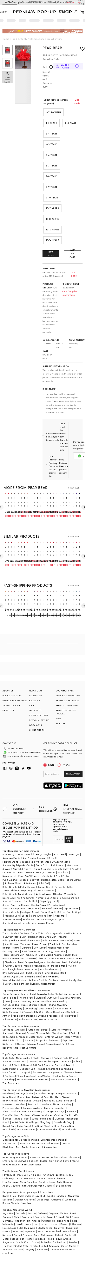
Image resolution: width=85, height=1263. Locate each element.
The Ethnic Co (57, 944)
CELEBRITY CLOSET (38, 715)
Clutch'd (40, 997)
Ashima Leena (43, 894)
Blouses (21, 1044)
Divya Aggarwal (49, 901)
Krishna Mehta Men (58, 947)
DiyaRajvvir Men (14, 962)
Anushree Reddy (11, 858)
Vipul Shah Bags (70, 1012)
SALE (31, 705)
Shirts (36, 1058)
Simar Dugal (48, 912)
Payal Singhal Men (12, 969)
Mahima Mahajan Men (36, 965)
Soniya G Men (33, 976)
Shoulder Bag (51, 1126)
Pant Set (43, 1079)
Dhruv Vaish (37, 933)
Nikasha (57, 894)
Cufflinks (10, 1076)
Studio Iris (28, 919)
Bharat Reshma (11, 947)
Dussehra (7, 1199)
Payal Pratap (63, 876)
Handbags (72, 1118)
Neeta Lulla (8, 897)
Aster (8, 1001)
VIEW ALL (73, 487)
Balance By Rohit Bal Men (43, 980)
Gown (30, 1033)
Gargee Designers (35, 962)
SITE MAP (60, 723)
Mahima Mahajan (36, 872)
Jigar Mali (60, 915)
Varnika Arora (72, 994)
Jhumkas (72, 1111)
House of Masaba (52, 908)
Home (5, 38)
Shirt (51, 1160)
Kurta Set (25, 1143)
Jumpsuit (25, 1072)
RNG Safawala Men (13, 972)
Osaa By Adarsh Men (56, 861)
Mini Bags (24, 1126)
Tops (55, 1033)
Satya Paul (60, 854)
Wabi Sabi (66, 940)
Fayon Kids (8, 1174)
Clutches (59, 1118)
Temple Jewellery (32, 1108)
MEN (22, 2)
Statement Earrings (33, 1111)
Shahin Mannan (11, 923)
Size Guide (77, 101)
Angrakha (52, 1068)
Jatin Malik (45, 954)
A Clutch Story (63, 1008)
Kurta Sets (33, 1029)
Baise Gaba (42, 865)
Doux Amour (46, 1008)
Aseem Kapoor (46, 923)
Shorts (5, 1065)
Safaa (25, 915)
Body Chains (9, 1100)
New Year (26, 1203)
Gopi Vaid (34, 908)
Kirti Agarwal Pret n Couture (38, 1185)
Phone (66, 764)
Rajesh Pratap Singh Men (42, 936)
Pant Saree (68, 1044)
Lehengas (7, 1029)
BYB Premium (63, 1185)
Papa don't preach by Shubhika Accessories (37, 1015)
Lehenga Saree (35, 1044)
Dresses (20, 1033)
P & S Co (22, 1174)
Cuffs (30, 1093)
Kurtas (57, 1058)
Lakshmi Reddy (64, 1174)
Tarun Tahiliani (10, 890)
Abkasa (42, 958)
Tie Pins (32, 1061)
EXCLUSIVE (34, 700)
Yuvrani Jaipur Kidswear (51, 1178)
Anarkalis (20, 1029)
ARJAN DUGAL (74, 958)
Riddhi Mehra (73, 879)
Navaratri (73, 1196)
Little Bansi (35, 1174)
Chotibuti (48, 1174)
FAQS (58, 718)
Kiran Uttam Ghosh (13, 872)
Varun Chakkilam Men (17, 983)
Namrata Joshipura (47, 897)
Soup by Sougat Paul (14, 908)
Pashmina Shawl (26, 1129)
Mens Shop (8, 1079)
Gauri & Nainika (42, 869)
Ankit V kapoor (72, 933)
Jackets (29, 1040)
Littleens (50, 1182)
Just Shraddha (10, 1004)
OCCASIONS (35, 725)
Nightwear (8, 1044)
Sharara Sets (43, 1033)
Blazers (26, 1065)
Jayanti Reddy (61, 869)
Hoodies (66, 1061)
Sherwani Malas (73, 1072)
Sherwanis (8, 1033)
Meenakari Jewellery (14, 1104)
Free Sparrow (10, 1182)
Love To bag (9, 997)
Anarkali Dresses (50, 1143)
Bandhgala (67, 1068)
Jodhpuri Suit (27, 1068)
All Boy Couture (11, 1185)
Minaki (43, 1004)
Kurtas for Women (61, 1029)
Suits (65, 1058)
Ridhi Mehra (57, 865)
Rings (51, 1093)
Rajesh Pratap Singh (52, 879)
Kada (78, 1115)
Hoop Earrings (22, 1115)
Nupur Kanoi (9, 876)
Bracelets (40, 1093)
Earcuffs (48, 1097)
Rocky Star (37, 861)
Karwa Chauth (10, 1203)
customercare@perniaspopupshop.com (24, 756)
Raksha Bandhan (56, 1196)
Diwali (5, 1196)
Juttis (35, 1118)
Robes (76, 1061)
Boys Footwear (11, 1164)
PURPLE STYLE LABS (12, 695)
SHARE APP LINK (73, 774)
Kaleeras (37, 1097)
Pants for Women (53, 1036)
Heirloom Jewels (53, 1100)
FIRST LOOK (8, 710)
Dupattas (68, 1040)
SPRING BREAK (51, 976)
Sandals (17, 1118)
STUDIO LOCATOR (11, 705)
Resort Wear (72, 1036)
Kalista (75, 869)
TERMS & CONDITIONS (67, 705)
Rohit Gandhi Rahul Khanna (17, 894)
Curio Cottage (10, 994)
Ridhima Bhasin (13, 883)
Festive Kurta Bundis (64, 1076)
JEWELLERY (36, 2)
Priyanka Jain (56, 905)
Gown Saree (53, 1044)
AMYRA (6, 1015)
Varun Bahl (70, 894)
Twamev (25, 944)
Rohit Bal (44, 883)
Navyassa (29, 1178)
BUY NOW (51, 253)
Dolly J (52, 858)
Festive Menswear (27, 1079)
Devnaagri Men (10, 951)
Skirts (19, 1040)
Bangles (60, 1093)
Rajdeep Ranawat (29, 879)
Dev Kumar (40, 947)
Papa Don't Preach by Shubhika (36, 876)
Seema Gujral (45, 887)
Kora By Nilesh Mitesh (43, 983)
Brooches (13, 1083)
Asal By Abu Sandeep (34, 858)
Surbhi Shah (30, 901)
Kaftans (64, 1033)
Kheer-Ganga (39, 944)
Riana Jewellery (58, 1004)
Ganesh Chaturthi (25, 1199)
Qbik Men (31, 954)
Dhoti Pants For (11, 1147)
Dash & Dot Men (20, 933)
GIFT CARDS (35, 710)
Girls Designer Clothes (14, 1139)
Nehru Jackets (59, 1157)
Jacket (34, 1160)
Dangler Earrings (55, 1111)
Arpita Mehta (71, 908)
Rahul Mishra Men (49, 969)
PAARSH (72, 965)
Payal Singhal (28, 890)
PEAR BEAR (52, 48)
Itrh (50, 915)
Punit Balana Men (31, 951)
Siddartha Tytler (64, 887)
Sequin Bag (67, 1126)
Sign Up (68, 839)
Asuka (77, 940)
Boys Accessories (31, 1164)
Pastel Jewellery (11, 1108)
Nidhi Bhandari (10, 1012)
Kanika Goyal (38, 905)
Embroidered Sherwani (15, 1160)
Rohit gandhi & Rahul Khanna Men (21, 940)
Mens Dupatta (10, 1072)
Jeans (69, 1065)
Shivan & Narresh (11, 869)
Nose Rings (8, 1097)
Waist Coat (19, 1061)
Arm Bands (25, 1100)
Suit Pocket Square (49, 1061)
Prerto (42, 1019)
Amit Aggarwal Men (54, 951)
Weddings (70, 1199)
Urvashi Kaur (29, 923)
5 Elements (27, 1012)
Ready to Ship (10, 1047)
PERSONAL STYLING (39, 720)
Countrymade (54, 933)
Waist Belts (18, 1122)
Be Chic (39, 1012)
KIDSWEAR (53, 2)
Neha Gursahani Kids (32, 1182)
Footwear (72, 1079)
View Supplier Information (69, 293)
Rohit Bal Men (50, 940)
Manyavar (72, 865)
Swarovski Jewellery (39, 1104)
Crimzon (53, 1019)
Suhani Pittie (9, 1019)
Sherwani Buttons (54, 1065)
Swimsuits (54, 1040)
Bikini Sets (8, 1040)
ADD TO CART (72, 253)
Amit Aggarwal (25, 897)
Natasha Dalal (26, 854)
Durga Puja (43, 1199)
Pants (73, 1058)
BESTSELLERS (35, 695)
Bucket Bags (9, 1126)
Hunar (16, 1001)
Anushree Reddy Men (65, 954)
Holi (14, 1196)
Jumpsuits (41, 1040)
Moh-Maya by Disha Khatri (47, 994)
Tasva (5, 933)
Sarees (44, 1029)
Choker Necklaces (42, 1115)
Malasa (61, 912)
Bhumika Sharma (69, 897)
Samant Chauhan (12, 901)
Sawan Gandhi (10, 912)
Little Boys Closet (12, 1178)
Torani (35, 912)
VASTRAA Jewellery (70, 997)
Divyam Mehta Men (15, 936)
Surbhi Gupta (74, 912)
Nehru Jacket (23, 1058)
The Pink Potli (26, 997)
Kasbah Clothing (71, 962)
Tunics (74, 1033)
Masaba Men (58, 965)
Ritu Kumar (30, 883)
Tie (4, 1083)
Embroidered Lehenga (53, 1139)
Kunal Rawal (11, 944)
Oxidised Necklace (64, 1115)
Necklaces (8, 1093)
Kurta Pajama (10, 1068)
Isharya (25, 994)
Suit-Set (37, 1065)
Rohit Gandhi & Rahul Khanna (18, 887)
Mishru (51, 872)
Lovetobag (31, 1008)
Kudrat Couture (13, 965)
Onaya (27, 869)
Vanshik (62, 936)
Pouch (5, 1122)
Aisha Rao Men (56, 958)
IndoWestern (44, 1076)
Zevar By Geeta (30, 1001)
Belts (27, 1118)
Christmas (57, 1199)
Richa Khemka (38, 915)
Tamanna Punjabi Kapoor (50, 919)
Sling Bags (46, 1122)
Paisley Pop (70, 1015)
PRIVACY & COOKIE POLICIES (66, 712)
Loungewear (55, 1072)
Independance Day (28, 1196)
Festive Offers (28, 1047)
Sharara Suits (10, 1143)
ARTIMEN (31, 958)
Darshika (27, 947)
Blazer (43, 1160)
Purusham (72, 944)
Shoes (8, 1118)
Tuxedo (41, 1068)
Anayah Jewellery (12, 1008)
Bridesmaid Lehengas (14, 1036)
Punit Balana (9, 879)
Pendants (69, 1100)
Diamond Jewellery (55, 1108)
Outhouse (52, 997)
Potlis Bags (46, 1118)
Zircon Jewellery (62, 1104)
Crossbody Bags (63, 1122)
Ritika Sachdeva (28, 1019)
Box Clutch (8, 1129)
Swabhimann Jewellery (54, 1001)
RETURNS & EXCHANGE (67, 700)
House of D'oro (29, 1004)
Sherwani (46, 1058)
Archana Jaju (12, 915)
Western (30, 1076)
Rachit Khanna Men (13, 958)
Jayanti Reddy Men (70, 980)
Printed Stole (69, 1129)
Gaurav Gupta (46, 890)
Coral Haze (52, 1012)
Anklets (37, 1100)
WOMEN (9, 2)
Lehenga (34, 1139)
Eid (43, 1196)
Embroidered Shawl (48, 1129)
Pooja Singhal (44, 854)
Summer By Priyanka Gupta (18, 865)
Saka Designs (64, 1182)
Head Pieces (62, 1097)
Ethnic (20, 1076)
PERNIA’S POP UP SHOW (14, 700)
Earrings (20, 1093)
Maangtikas (23, 1097)
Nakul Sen (63, 872)
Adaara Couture (11, 919)
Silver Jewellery (11, 1111)
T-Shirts (16, 1065)
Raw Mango (9, 854)
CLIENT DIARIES (37, 730)
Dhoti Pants (35, 1036)
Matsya (25, 912)
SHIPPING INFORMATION (68, 695)
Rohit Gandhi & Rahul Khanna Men (45, 972)
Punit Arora (31, 969)
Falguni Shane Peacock (15, 861)
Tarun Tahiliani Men (13, 954)
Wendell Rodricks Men (14, 980)
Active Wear (57, 1079)
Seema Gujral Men (12, 976)
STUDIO (68, 2)
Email (51, 764)
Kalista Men (53, 962)
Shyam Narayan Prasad (15, 905)
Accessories (39, 1072)
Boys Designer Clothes (14, 1157)
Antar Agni (73, 854)
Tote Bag (37, 1126)
